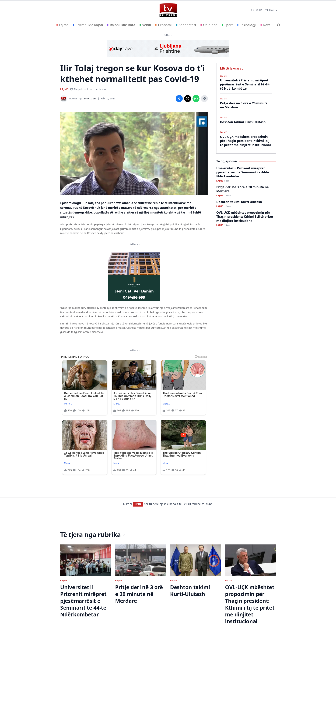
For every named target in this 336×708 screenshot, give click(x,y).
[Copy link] (204, 98)
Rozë (267, 25)
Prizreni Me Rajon (89, 25)
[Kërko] (278, 25)
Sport (229, 25)
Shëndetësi (187, 25)
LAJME (64, 89)
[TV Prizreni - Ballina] (168, 10)
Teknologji (248, 25)
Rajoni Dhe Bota (122, 25)
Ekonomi (165, 25)
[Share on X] (187, 98)
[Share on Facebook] (179, 98)
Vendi (146, 25)
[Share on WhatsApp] (196, 98)
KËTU (138, 504)
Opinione (210, 25)
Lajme (64, 25)
